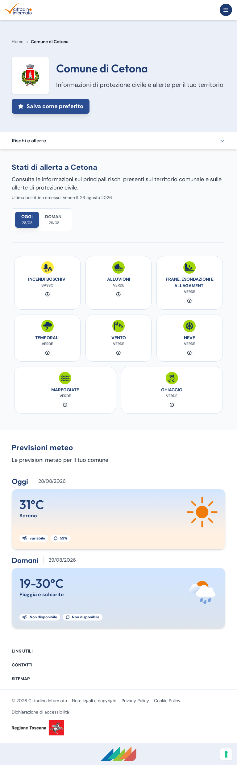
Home (17, 41)
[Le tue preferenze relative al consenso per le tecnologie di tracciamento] (226, 754)
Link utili (22, 651)
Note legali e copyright (94, 700)
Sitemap (21, 679)
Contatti (22, 665)
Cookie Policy (167, 700)
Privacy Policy (135, 700)
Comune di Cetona (50, 41)
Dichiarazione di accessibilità (40, 712)
